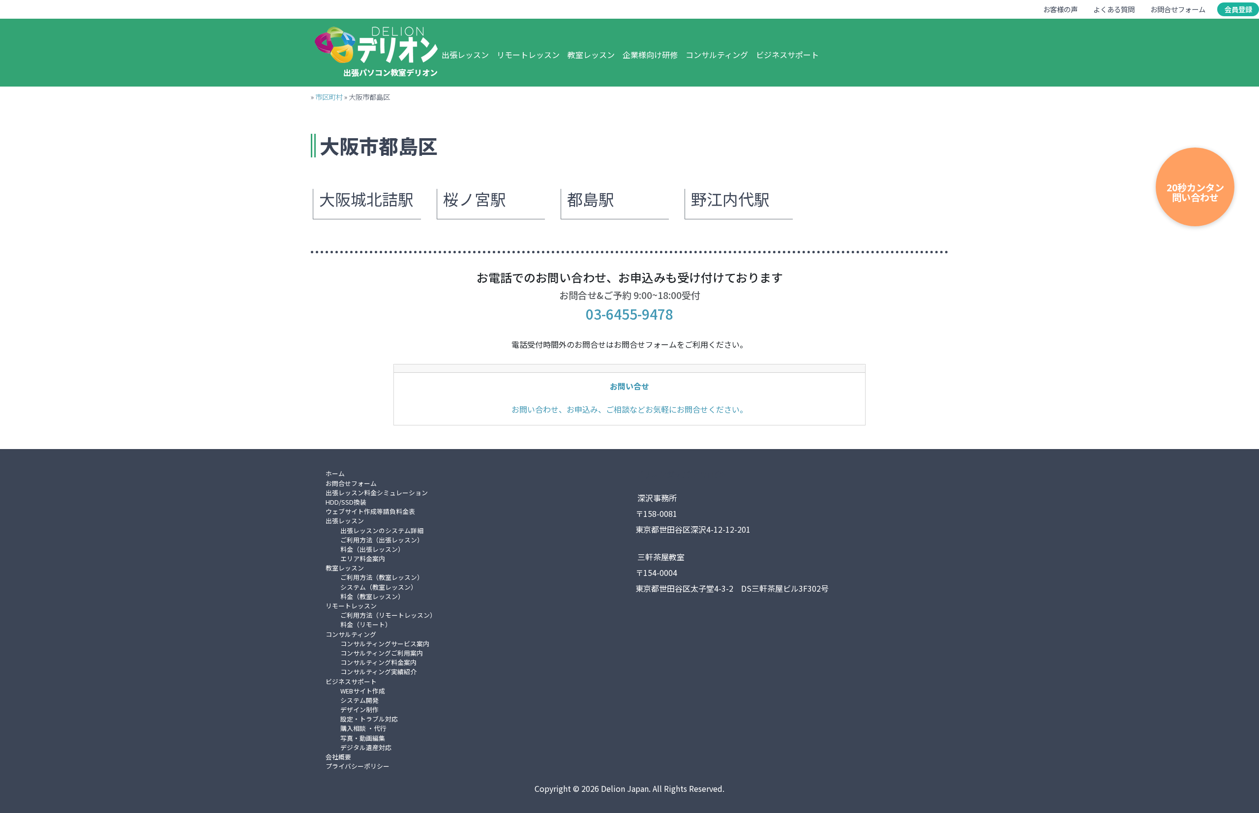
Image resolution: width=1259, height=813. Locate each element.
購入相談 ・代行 (363, 728)
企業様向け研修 (650, 54)
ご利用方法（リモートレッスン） (388, 615)
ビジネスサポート (787, 54)
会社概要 (338, 756)
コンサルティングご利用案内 (381, 653)
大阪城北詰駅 (366, 199)
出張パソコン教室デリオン (390, 72)
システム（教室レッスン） (378, 587)
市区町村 (329, 96)
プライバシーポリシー (358, 766)
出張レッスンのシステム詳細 (381, 530)
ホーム (335, 473)
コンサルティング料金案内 (378, 662)
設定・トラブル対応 (369, 718)
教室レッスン (591, 54)
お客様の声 (1060, 9)
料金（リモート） (365, 624)
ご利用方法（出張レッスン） (381, 539)
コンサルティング (717, 54)
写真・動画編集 (362, 738)
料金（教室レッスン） (372, 596)
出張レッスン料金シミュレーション (377, 492)
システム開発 (359, 700)
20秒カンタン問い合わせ (1195, 192)
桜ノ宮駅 (474, 199)
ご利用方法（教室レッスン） (381, 577)
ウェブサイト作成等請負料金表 (370, 511)
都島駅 (590, 199)
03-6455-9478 (629, 314)
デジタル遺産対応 (365, 747)
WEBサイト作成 (362, 690)
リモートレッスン (528, 54)
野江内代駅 (730, 199)
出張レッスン (465, 54)
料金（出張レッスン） (372, 549)
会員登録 (1238, 9)
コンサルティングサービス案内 (384, 643)
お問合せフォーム (1177, 9)
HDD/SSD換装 (346, 502)
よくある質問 (1114, 9)
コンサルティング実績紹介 (378, 671)
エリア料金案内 (362, 558)
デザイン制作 (359, 709)
